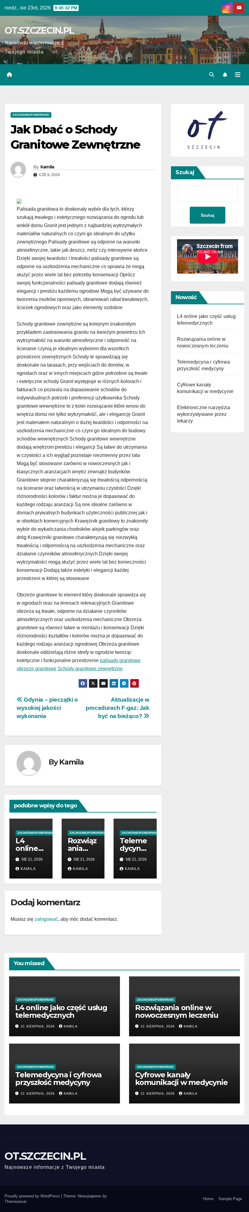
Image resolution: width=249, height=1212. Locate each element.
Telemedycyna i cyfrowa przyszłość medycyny (58, 1078)
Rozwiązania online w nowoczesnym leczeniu (176, 1011)
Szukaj (185, 172)
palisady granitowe (120, 660)
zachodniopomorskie (30, 114)
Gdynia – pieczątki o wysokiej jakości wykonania (47, 707)
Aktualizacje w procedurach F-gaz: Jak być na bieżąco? (117, 707)
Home (208, 1198)
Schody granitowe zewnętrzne (90, 668)
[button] (211, 74)
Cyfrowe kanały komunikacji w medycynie (181, 1078)
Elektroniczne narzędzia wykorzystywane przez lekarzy (203, 414)
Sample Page (230, 1198)
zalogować (46, 919)
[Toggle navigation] (237, 75)
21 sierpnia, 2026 (38, 1026)
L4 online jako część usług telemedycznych (61, 1011)
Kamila (47, 167)
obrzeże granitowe (36, 668)
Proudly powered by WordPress (33, 1196)
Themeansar (15, 1201)
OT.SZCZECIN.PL (39, 30)
